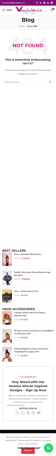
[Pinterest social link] (44, 3)
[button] (48, 448)
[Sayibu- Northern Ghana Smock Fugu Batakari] (7, 278)
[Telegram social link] (52, 3)
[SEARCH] (50, 82)
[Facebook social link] (37, 3)
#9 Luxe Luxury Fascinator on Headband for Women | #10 (34, 332)
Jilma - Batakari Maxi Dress (27, 254)
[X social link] (40, 3)
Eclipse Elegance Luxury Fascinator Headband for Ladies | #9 (31, 350)
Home (22, 26)
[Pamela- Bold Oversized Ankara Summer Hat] (7, 318)
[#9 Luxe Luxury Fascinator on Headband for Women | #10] (7, 336)
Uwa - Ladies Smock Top (26, 291)
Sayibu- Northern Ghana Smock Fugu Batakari (32, 273)
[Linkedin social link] (48, 3)
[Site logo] (28, 10)
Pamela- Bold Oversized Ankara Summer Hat (30, 314)
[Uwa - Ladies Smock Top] (7, 296)
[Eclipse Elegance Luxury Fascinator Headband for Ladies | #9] (7, 354)
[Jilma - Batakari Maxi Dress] (7, 259)
